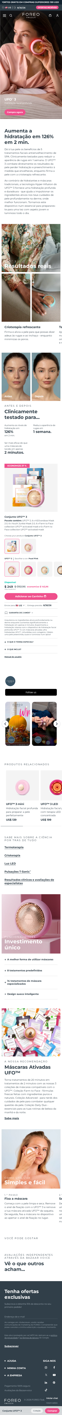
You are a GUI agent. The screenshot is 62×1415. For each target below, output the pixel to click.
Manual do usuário (13, 657)
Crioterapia (12, 855)
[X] (46, 1375)
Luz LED (10, 863)
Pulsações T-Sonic (17, 871)
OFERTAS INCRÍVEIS (47, 7)
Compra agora (15, 112)
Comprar (52, 1410)
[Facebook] (54, 1367)
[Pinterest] (54, 1382)
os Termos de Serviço (29, 1338)
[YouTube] (54, 1375)
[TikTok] (46, 1390)
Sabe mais (11, 1118)
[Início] (31, 15)
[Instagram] (46, 1367)
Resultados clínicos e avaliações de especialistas (29, 881)
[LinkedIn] (46, 1382)
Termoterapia (14, 847)
